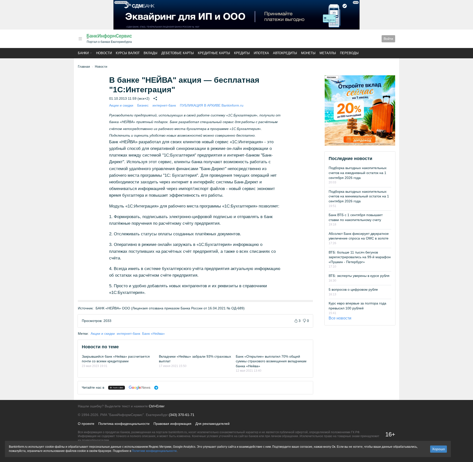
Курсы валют (128, 53)
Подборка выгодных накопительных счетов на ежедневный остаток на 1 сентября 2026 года (358, 172)
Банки (83, 53)
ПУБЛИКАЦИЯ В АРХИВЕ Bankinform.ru (211, 105)
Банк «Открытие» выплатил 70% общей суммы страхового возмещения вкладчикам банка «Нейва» (271, 361)
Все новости (340, 318)
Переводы (349, 53)
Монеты (308, 53)
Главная (84, 66)
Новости (104, 53)
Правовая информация (172, 424)
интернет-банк (164, 105)
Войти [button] (388, 39)
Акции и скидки (121, 105)
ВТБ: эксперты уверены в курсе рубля (359, 276)
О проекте (86, 424)
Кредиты (242, 53)
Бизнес (143, 105)
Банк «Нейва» (153, 333)
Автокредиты (285, 53)
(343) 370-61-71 (181, 415)
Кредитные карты (214, 53)
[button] (80, 38)
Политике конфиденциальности (154, 451)
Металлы (328, 53)
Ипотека (261, 53)
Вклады (150, 53)
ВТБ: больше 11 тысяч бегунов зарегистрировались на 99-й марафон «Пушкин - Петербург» (360, 257)
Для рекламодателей (212, 424)
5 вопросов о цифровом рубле (353, 289)
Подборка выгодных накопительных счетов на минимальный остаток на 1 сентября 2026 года (359, 196)
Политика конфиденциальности (124, 424)
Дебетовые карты (177, 53)
